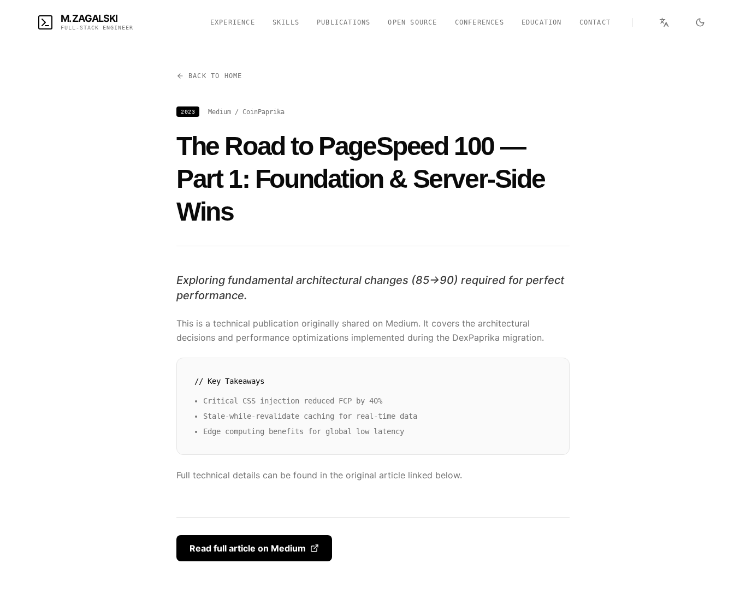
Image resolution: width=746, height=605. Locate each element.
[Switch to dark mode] (700, 22)
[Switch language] (664, 22)
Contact (595, 22)
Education (542, 22)
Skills (286, 22)
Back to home (215, 76)
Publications (343, 22)
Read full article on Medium (248, 548)
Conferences (479, 22)
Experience (232, 22)
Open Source (412, 22)
